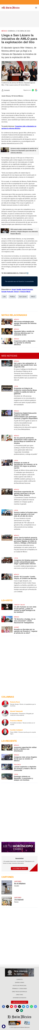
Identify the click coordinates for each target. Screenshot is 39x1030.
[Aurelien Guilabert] (5, 731)
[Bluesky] (27, 1006)
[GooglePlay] (21, 1010)
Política (12, 296)
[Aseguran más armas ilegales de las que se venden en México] (7, 758)
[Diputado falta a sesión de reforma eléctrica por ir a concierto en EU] (7, 332)
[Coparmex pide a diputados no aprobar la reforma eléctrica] (7, 341)
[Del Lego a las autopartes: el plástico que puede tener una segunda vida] (7, 371)
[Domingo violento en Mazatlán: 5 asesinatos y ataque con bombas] (7, 777)
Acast (14, 289)
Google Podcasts (7, 291)
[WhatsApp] (31, 1006)
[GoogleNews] (35, 1006)
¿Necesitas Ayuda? (20, 1002)
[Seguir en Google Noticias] (36, 90)
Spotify (18, 289)
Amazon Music (25, 291)
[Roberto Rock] (5, 703)
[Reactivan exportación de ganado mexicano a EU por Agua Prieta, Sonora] (7, 498)
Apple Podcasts (27, 289)
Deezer (16, 291)
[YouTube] (11, 1006)
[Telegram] (23, 1006)
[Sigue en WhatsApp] (32, 90)
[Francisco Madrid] (5, 722)
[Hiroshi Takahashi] (5, 713)
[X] (7, 1006)
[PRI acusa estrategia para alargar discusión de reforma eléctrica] (7, 322)
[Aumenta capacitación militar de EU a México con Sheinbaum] (7, 748)
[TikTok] (19, 1006)
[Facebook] (3, 1006)
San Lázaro (23, 296)
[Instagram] (15, 1006)
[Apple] (17, 1010)
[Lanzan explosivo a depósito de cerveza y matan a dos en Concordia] (7, 767)
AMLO (33, 296)
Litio (4, 296)
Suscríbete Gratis (19, 868)
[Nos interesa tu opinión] (19, 972)
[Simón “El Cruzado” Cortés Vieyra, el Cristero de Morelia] (7, 584)
